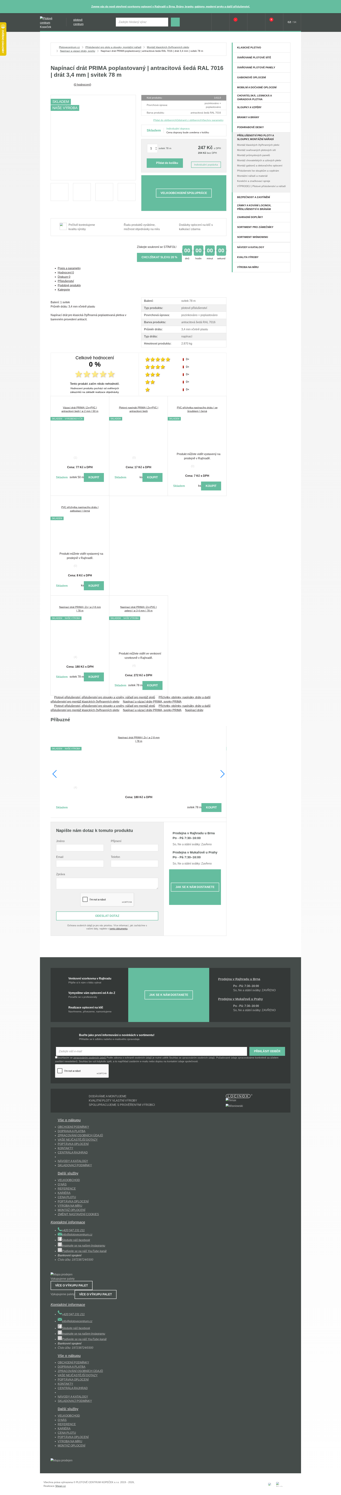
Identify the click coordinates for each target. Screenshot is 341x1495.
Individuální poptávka (206, 164)
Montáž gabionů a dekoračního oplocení (259, 165)
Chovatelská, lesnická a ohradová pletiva (254, 97)
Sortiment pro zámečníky (255, 227)
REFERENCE (67, 1188)
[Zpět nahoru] (334, 1488)
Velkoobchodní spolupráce (184, 193)
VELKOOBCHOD (69, 1180)
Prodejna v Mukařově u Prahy (240, 999)
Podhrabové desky (250, 127)
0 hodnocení (82, 84)
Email (59, 856)
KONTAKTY (65, 1148)
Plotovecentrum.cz (69, 47)
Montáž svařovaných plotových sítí (256, 150)
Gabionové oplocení (251, 77)
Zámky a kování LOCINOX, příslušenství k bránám (254, 207)
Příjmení (116, 841)
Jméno (60, 841)
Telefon (115, 856)
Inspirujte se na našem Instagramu (83, 1245)
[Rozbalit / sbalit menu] (285, 47)
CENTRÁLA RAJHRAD (73, 1152)
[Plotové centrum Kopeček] (49, 22)
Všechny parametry (212, 120)
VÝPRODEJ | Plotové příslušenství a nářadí (261, 186)
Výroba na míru (248, 267)
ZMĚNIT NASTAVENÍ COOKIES (78, 1214)
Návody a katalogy (250, 247)
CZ (289, 22)
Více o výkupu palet (71, 1285)
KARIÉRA (64, 1192)
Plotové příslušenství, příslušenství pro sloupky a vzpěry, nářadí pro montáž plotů (104, 697)
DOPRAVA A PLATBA (71, 1131)
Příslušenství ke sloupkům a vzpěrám (258, 170)
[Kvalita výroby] (285, 257)
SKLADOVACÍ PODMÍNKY (75, 1165)
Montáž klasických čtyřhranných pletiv (258, 144)
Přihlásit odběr (267, 1051)
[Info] (220, 22)
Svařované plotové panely (256, 67)
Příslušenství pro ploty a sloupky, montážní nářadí (255, 137)
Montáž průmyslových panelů (253, 155)
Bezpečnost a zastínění (253, 197)
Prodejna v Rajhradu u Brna (239, 979)
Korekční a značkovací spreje (253, 181)
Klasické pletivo (249, 47)
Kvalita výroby (247, 257)
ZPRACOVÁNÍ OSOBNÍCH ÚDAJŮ (80, 1135)
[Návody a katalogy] (285, 247)
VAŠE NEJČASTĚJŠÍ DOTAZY (78, 1139)
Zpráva (60, 874)
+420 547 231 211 (73, 1230)
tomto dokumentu (119, 928)
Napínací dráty (194, 710)
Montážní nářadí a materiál (252, 175)
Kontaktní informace (68, 1222)
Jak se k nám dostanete (195, 887)
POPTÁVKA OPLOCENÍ (73, 1143)
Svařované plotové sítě (254, 57)
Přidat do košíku (167, 162)
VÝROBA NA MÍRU (70, 1205)
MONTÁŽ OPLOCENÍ (71, 1210)
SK (294, 22)
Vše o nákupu (69, 1120)
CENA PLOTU (67, 1197)
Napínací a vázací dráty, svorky (77, 50)
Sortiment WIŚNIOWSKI (252, 237)
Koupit (93, 477)
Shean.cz (60, 1486)
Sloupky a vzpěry (249, 107)
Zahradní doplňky (250, 217)
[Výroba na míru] (285, 267)
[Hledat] (175, 22)
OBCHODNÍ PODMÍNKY (73, 1126)
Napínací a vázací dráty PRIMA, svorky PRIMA (152, 701)
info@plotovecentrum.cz (77, 1234)
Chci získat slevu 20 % (159, 257)
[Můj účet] (256, 22)
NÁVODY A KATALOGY (73, 1161)
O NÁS (62, 1184)
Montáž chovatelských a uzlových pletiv (259, 160)
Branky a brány (248, 117)
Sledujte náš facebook (76, 1240)
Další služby (68, 1173)
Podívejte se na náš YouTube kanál (84, 1251)
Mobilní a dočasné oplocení (257, 87)
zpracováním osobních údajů (89, 1057)
